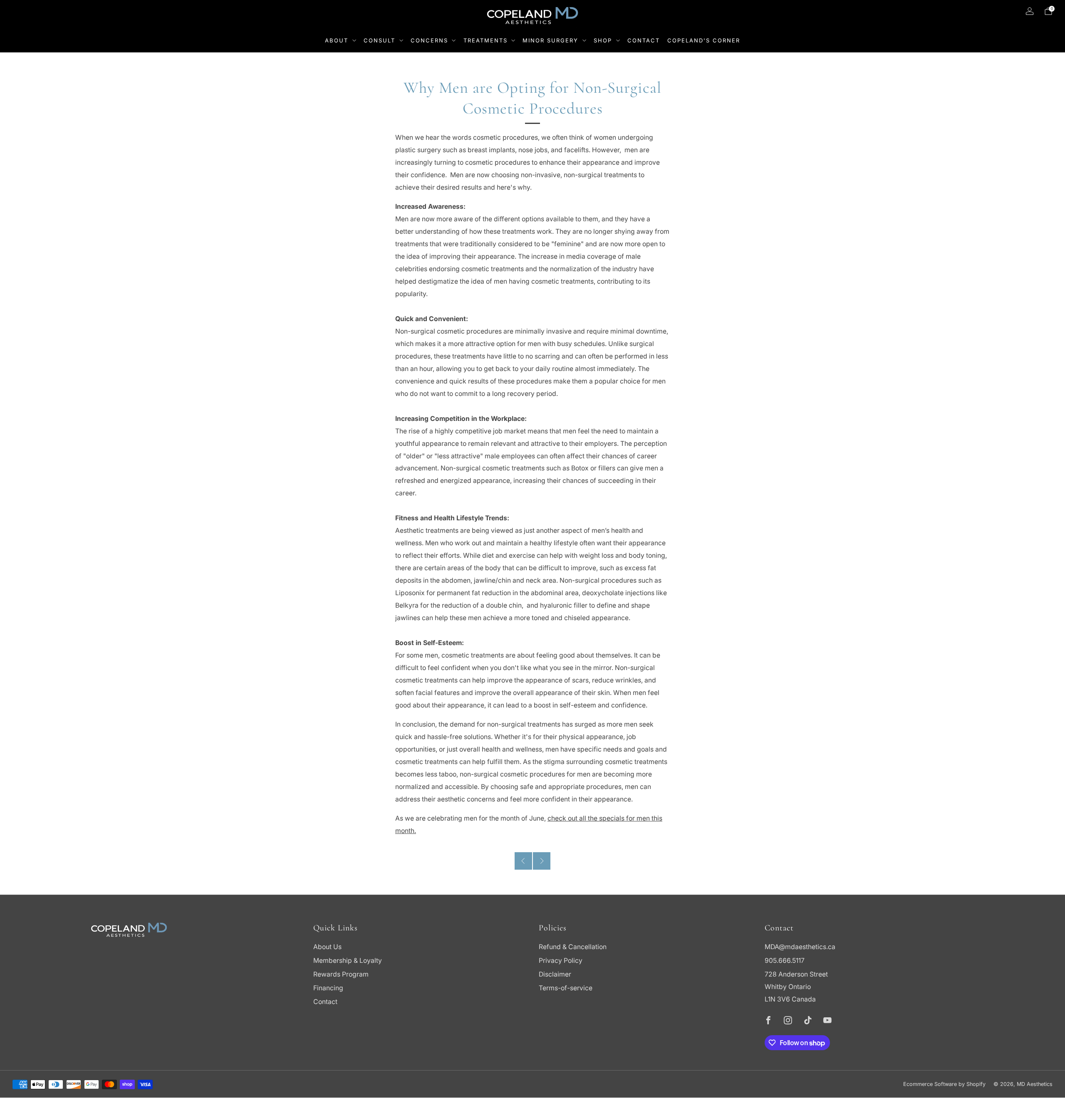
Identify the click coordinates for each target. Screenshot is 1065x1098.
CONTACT (643, 40)
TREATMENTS (485, 40)
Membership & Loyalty (347, 960)
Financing (328, 988)
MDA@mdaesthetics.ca (800, 947)
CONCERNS (429, 40)
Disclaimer (555, 974)
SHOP (603, 40)
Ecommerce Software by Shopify (944, 1084)
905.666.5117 (785, 960)
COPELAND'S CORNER (703, 40)
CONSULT (379, 40)
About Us (327, 947)
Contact (325, 1002)
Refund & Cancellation (573, 947)
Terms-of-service (565, 988)
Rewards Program (341, 974)
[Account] (1029, 11)
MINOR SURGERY (550, 40)
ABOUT (336, 40)
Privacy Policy (560, 960)
